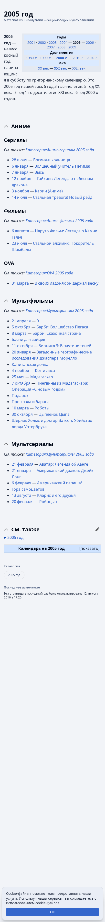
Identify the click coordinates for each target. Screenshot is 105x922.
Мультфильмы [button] (32, 300)
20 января (21, 352)
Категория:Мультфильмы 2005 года (59, 310)
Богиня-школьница (51, 160)
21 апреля (21, 321)
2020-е (91, 57)
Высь (39, 172)
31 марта (20, 283)
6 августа (20, 231)
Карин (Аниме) (49, 191)
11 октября (22, 345)
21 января (21, 470)
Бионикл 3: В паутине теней (65, 345)
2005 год (15, 537)
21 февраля (22, 464)
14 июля (19, 197)
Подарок (20, 395)
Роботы (42, 408)
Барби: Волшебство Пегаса (62, 327)
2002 (42, 42)
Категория (12, 566)
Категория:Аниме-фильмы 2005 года (59, 220)
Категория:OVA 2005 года (49, 273)
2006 (90, 42)
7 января (20, 172)
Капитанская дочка (30, 364)
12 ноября (21, 178)
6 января (20, 166)
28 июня (19, 160)
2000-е (61, 57)
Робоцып (48, 501)
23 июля (19, 243)
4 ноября (20, 370)
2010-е (78, 57)
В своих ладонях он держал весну (66, 283)
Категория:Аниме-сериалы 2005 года (60, 150)
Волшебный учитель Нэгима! (62, 166)
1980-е (31, 57)
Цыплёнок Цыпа (54, 414)
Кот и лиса (45, 370)
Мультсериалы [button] (32, 444)
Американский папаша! (59, 483)
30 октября (22, 414)
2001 (31, 42)
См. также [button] (25, 529)
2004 (64, 42)
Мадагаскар (41, 377)
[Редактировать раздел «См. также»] (97, 529)
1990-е (45, 57)
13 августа (21, 495)
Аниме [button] (20, 126)
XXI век (60, 68)
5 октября (21, 327)
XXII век (78, 68)
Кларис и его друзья (56, 495)
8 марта (19, 333)
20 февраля (22, 501)
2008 (62, 47)
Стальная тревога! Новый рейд (62, 197)
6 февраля (21, 483)
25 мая (18, 377)
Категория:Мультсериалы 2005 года (60, 454)
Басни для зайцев (28, 339)
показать (89, 548)
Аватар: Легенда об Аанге (63, 464)
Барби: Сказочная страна (56, 333)
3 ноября (20, 191)
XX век (43, 68)
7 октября (21, 383)
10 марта (20, 408)
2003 (53, 42)
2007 (51, 47)
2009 (72, 47)
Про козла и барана (31, 401)
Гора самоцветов (28, 489)
